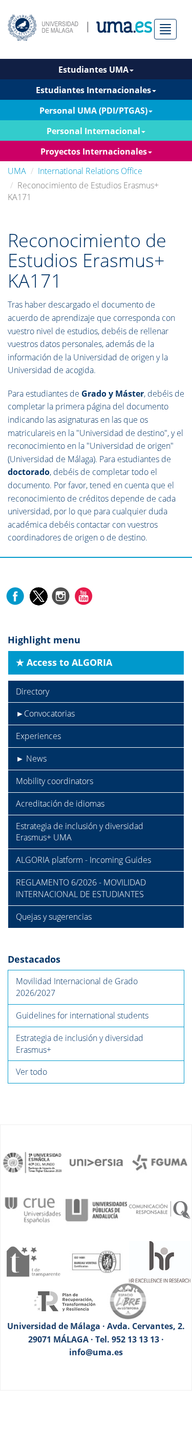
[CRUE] (32, 1209)
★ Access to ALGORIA (64, 662)
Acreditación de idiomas (60, 803)
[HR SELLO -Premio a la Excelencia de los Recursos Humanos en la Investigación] (159, 1260)
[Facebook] (15, 595)
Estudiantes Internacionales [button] (93, 90)
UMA (17, 171)
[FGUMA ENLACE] (159, 1161)
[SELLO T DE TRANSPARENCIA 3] (32, 1260)
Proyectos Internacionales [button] (93, 151)
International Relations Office (90, 171)
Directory (32, 691)
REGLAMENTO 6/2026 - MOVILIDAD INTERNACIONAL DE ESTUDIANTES (81, 888)
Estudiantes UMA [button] (93, 69)
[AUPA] (96, 1209)
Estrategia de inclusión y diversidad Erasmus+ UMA (79, 831)
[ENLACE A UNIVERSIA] (96, 1161)
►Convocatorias (45, 713)
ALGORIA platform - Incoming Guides (83, 859)
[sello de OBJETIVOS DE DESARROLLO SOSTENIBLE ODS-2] (32, 1161)
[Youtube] (83, 595)
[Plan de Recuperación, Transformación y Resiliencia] (64, 1300)
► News (31, 758)
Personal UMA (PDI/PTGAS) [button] (93, 110)
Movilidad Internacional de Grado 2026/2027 (77, 987)
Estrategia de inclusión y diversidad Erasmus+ (79, 1043)
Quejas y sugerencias (54, 916)
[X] (38, 595)
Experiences (38, 736)
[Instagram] (61, 595)
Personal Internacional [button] (93, 131)
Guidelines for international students (82, 1015)
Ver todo (31, 1071)
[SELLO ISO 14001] (96, 1260)
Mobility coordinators (54, 781)
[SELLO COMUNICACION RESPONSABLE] (159, 1209)
